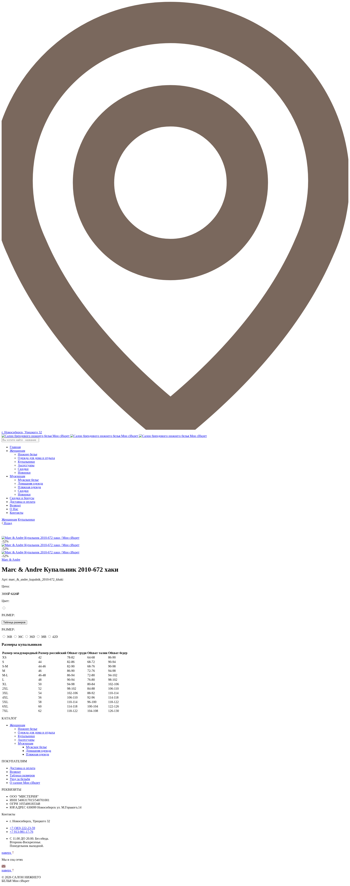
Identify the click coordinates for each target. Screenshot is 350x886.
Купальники (26, 461)
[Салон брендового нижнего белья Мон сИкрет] (104, 436)
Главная (15, 447)
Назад (8, 523)
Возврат (15, 505)
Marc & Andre (11, 559)
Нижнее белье (27, 454)
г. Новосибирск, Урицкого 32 (22, 432)
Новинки (24, 472)
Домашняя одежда (30, 483)
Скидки (23, 469)
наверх (7, 852)
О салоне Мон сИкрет (25, 782)
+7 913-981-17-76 (21, 831)
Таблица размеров (14, 622)
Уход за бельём (20, 779)
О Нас (14, 509)
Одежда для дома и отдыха (36, 458)
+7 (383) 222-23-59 (22, 828)
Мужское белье (28, 480)
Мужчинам (17, 476)
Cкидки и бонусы (22, 498)
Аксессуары (26, 465)
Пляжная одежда (29, 487)
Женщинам (17, 450)
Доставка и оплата (22, 501)
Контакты (16, 512)
